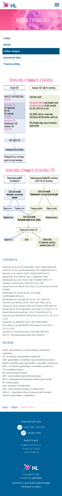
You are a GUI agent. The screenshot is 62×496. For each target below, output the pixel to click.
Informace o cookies (31, 486)
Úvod (5, 407)
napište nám (34, 432)
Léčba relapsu (11, 51)
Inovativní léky (12, 57)
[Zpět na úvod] (9, 4)
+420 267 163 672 (34, 427)
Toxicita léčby (11, 63)
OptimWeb (36, 478)
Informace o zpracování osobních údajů (31, 483)
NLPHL (7, 44)
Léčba (6, 38)
